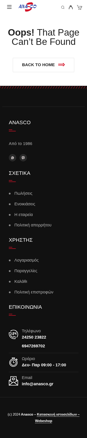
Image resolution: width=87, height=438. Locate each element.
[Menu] (9, 7)
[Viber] (23, 157)
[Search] (62, 7)
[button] (43, 65)
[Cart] (79, 8)
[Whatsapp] (12, 157)
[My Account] (70, 7)
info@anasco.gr (37, 384)
